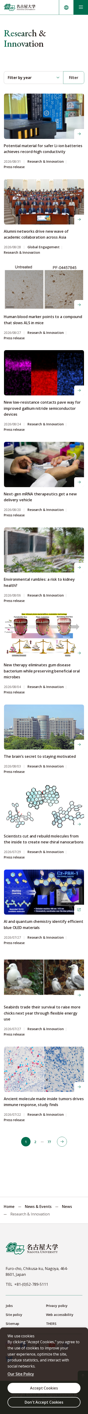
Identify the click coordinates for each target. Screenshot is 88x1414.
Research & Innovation (45, 162)
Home (9, 1206)
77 (49, 1142)
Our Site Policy (21, 1374)
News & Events (38, 1206)
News (67, 1206)
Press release (14, 167)
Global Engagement (43, 247)
